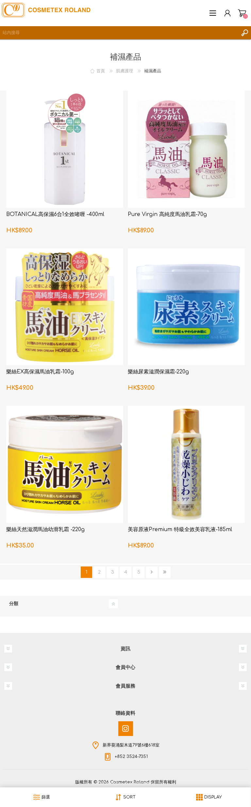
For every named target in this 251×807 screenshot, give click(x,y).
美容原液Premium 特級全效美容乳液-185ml (180, 529)
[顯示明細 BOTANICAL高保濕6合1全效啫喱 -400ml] (64, 149)
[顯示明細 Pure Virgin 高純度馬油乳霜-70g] (186, 149)
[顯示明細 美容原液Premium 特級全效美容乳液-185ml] (186, 464)
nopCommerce (139, 783)
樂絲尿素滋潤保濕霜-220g (158, 372)
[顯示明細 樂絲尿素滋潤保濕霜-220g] (186, 307)
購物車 (242, 13)
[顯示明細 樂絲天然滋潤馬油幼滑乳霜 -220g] (64, 464)
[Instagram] (125, 728)
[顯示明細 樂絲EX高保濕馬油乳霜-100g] (64, 307)
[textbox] (119, 32)
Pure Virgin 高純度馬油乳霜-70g (167, 214)
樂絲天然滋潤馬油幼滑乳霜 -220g (45, 529)
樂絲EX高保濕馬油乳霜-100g (40, 372)
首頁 (100, 71)
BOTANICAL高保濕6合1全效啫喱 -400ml (55, 214)
